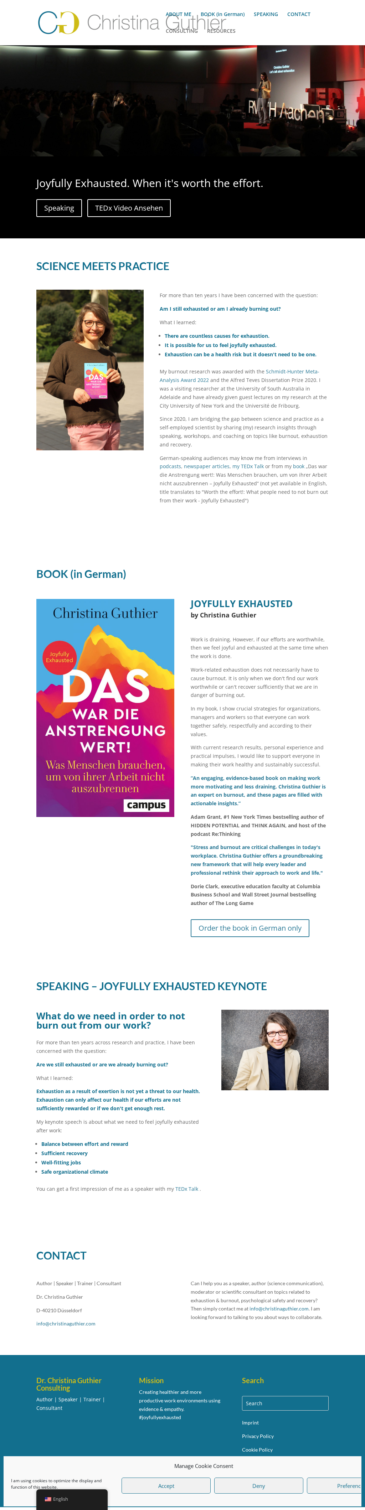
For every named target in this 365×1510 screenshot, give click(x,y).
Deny (258, 1485)
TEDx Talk (186, 1188)
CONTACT (298, 14)
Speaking (59, 208)
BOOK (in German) (223, 14)
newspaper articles (207, 466)
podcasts (170, 466)
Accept (166, 1485)
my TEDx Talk (248, 466)
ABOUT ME (178, 14)
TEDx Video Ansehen (129, 208)
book (298, 466)
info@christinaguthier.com (279, 1308)
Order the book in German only (250, 928)
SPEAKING (266, 14)
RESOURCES (221, 31)
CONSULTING (182, 31)
